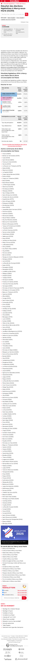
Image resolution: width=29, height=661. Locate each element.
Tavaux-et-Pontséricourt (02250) (11, 226)
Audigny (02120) (6, 310)
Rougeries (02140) (7, 362)
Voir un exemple (22, 590)
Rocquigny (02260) (7, 267)
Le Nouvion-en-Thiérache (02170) (11, 166)
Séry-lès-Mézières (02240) (9, 220)
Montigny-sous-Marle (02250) (10, 498)
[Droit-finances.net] (21, 653)
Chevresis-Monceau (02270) (10, 284)
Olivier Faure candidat (8, 619)
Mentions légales (11, 640)
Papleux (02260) (6, 465)
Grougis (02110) (6, 298)
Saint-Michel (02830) (8, 160)
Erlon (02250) (20, 17)
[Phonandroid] (21, 659)
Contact (6, 637)
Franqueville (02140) (7, 472)
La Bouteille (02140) (7, 244)
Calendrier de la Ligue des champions (13, 627)
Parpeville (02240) (7, 368)
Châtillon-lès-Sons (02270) (8, 19)
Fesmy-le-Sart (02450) (8, 232)
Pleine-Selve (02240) (8, 383)
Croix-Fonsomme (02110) (9, 385)
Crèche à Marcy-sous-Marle (9, 554)
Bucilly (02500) (6, 356)
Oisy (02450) (5, 251)
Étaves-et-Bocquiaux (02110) (10, 224)
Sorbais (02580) (6, 321)
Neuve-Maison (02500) (8, 217)
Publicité (26, 636)
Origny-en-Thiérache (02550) (10, 178)
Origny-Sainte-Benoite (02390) (10, 174)
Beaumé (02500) (7, 494)
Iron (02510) (5, 341)
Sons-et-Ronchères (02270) (10, 354)
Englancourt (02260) (8, 459)
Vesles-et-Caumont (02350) (10, 335)
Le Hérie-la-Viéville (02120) (9, 366)
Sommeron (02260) (7, 436)
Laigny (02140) (6, 377)
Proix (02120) (6, 422)
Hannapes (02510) (7, 286)
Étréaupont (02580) (7, 203)
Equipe (13, 636)
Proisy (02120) (6, 306)
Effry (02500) (6, 296)
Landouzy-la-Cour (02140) (9, 403)
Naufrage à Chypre (8, 611)
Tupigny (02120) (6, 277)
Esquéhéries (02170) (8, 199)
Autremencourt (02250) (8, 391)
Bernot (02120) (6, 255)
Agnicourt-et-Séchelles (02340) (11, 372)
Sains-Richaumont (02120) (9, 195)
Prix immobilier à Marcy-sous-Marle (12, 579)
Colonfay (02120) (6, 501)
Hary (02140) (5, 358)
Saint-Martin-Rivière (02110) (10, 461)
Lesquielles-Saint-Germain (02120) (11, 209)
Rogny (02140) (6, 476)
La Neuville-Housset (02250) (10, 507)
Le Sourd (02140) (7, 410)
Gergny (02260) (6, 449)
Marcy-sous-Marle (20, 29)
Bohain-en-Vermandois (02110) (10, 155)
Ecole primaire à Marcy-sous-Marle (12, 550)
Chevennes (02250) (7, 434)
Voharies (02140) (6, 503)
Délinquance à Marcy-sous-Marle (11, 569)
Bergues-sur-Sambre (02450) (10, 352)
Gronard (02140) (6, 513)
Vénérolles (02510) (7, 339)
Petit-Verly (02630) (7, 412)
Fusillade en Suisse (8, 613)
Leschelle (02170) (7, 313)
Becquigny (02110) (7, 317)
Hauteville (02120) (7, 374)
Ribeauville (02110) (7, 482)
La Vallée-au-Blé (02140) (8, 271)
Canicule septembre (8, 623)
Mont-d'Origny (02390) (8, 201)
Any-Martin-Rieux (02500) (9, 248)
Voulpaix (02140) (6, 275)
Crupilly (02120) (6, 505)
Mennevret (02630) (7, 215)
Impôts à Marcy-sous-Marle (10, 559)
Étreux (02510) (6, 176)
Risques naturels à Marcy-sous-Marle (12, 573)
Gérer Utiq (25, 639)
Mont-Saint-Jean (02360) (9, 496)
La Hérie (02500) (7, 451)
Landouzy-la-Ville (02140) (9, 240)
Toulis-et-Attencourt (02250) (10, 470)
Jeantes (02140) (6, 337)
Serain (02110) (6, 265)
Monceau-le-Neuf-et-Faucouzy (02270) (13, 288)
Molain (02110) (6, 408)
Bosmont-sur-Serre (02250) (10, 397)
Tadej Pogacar (6, 625)
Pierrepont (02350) (7, 279)
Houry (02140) (6, 511)
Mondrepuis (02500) (8, 189)
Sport (5, 592)
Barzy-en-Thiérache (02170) (10, 292)
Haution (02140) (6, 447)
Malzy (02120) (6, 389)
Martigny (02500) (7, 259)
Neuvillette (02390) (7, 401)
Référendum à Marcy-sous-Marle (11, 581)
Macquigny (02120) (7, 269)
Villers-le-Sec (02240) (8, 323)
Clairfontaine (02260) (8, 234)
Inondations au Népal (8, 615)
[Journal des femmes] (8, 649)
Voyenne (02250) (7, 294)
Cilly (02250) (5, 395)
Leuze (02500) (6, 370)
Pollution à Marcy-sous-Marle (10, 571)
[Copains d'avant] (8, 656)
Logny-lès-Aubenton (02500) (10, 486)
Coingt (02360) (6, 509)
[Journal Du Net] (8, 653)
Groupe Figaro (19, 640)
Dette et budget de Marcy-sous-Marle (12, 561)
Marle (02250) (11, 17)
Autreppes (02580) (7, 393)
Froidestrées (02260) (8, 364)
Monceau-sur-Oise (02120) (9, 443)
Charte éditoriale (19, 636)
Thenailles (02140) (7, 346)
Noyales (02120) (6, 441)
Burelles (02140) (6, 455)
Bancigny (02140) (7, 523)
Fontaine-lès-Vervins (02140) (10, 197)
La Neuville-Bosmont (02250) (10, 381)
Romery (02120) (6, 490)
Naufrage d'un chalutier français (11, 609)
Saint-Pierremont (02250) (9, 517)
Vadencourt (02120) (7, 236)
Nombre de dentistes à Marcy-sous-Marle (13, 575)
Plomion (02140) (7, 253)
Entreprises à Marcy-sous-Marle (11, 577)
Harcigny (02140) (7, 329)
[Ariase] (8, 659)
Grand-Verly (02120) (7, 453)
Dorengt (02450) (7, 418)
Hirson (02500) (6, 153)
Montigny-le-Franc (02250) (9, 428)
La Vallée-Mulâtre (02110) (9, 414)
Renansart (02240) (7, 426)
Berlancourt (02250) (7, 484)
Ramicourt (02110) (7, 424)
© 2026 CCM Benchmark (14, 642)
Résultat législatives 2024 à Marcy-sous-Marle (8, 31)
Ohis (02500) (6, 315)
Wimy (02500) (6, 246)
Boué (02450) (6, 180)
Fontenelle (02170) (7, 302)
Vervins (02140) (6, 164)
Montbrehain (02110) (8, 205)
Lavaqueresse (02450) (8, 360)
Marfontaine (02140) (7, 488)
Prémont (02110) (7, 211)
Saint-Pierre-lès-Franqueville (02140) (12, 519)
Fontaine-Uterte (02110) (8, 432)
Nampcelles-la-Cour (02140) (10, 463)
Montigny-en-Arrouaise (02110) (10, 290)
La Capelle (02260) (7, 172)
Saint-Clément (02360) (8, 515)
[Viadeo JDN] (21, 656)
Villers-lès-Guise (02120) (9, 405)
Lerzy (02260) (6, 344)
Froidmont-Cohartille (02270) (10, 333)
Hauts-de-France (21, 3)
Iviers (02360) (6, 348)
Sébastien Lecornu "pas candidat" (12, 621)
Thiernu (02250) (6, 457)
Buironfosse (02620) (8, 182)
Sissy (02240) (6, 238)
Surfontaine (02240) (7, 480)
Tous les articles (12, 637)
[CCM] (21, 649)
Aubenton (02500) (7, 213)
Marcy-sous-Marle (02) (8, 548)
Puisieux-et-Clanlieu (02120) (10, 282)
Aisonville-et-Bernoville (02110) (10, 325)
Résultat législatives (9, 3)
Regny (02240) (6, 379)
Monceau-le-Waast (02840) (9, 350)
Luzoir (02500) (6, 319)
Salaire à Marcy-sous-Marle (9, 557)
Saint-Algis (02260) (7, 420)
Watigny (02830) (7, 273)
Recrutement (22, 637)
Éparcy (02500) (6, 521)
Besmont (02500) (7, 439)
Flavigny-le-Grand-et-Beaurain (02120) (12, 257)
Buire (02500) (6, 207)
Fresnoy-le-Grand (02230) (9, 162)
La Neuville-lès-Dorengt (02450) (11, 263)
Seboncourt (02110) (7, 186)
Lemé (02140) (6, 261)
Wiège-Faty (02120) (7, 387)
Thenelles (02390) (7, 228)
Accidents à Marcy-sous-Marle (10, 566)
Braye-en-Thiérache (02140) (10, 445)
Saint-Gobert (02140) (8, 300)
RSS (17, 637)
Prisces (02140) (6, 478)
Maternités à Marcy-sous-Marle (11, 552)
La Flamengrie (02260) (8, 184)
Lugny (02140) (6, 467)
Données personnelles (6, 639)
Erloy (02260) (6, 474)
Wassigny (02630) (7, 191)
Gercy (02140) (6, 327)
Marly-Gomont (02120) (8, 242)
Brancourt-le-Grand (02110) (9, 222)
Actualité (5, 590)
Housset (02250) (7, 399)
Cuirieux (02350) (6, 416)
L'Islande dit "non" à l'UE (9, 617)
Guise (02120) (6, 158)
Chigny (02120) (6, 430)
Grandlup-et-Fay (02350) (9, 308)
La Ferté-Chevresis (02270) (9, 230)
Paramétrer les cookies (17, 639)
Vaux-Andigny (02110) (8, 193)
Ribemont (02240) (7, 170)
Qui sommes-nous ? (6, 636)
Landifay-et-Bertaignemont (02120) (12, 331)
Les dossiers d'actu (8, 594)
